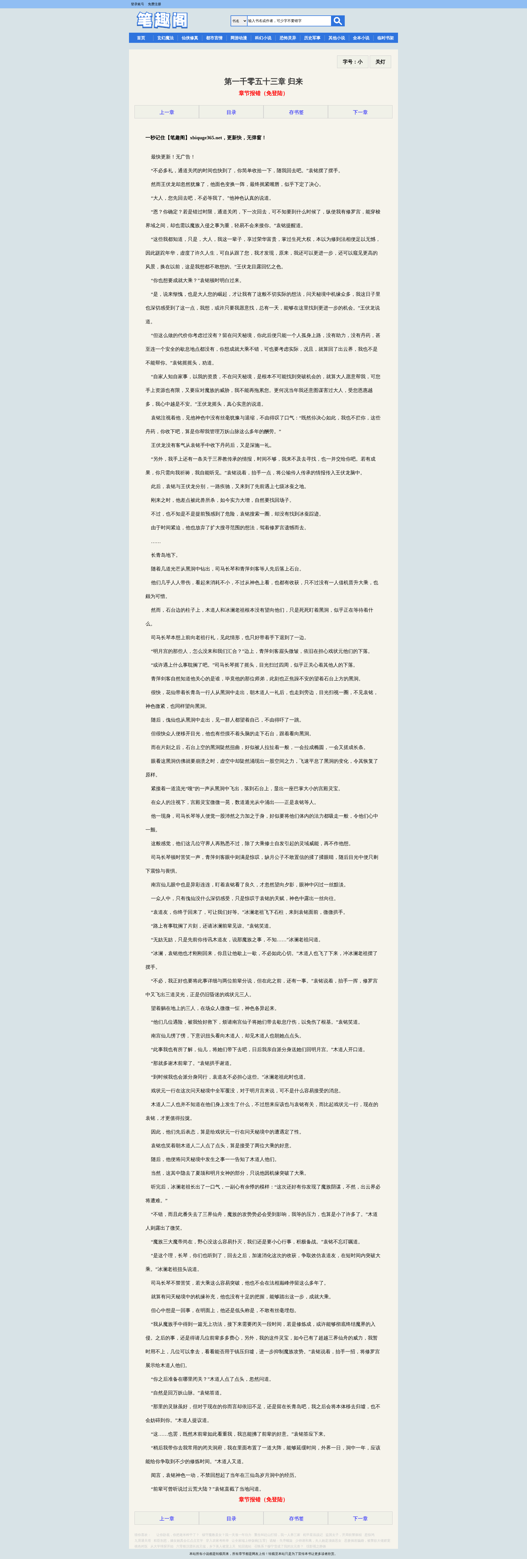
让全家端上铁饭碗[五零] (249, 1541)
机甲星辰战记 (313, 1535)
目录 (231, 112)
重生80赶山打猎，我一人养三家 (277, 1535)
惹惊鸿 (369, 1535)
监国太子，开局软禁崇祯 (344, 1535)
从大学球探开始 (161, 1546)
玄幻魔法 (165, 38)
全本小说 (361, 38)
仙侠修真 (190, 38)
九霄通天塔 (142, 1541)
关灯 (380, 62)
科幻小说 (263, 38)
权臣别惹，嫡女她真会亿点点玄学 (178, 1541)
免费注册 (154, 4)
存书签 (296, 112)
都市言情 (214, 38)
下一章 (360, 112)
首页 (141, 38)
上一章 (166, 112)
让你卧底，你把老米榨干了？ (177, 1535)
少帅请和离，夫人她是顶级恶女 (318, 1541)
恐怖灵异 (288, 38)
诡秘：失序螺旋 (281, 1541)
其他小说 (337, 38)
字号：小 (353, 62)
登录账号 (137, 4)
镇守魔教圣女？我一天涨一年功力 (226, 1535)
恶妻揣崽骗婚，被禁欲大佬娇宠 (367, 1541)
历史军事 (312, 38)
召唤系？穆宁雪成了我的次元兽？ (279, 1546)
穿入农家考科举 (217, 1541)
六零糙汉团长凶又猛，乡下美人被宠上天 (206, 1546)
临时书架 (385, 38)
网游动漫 (239, 38)
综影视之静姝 (316, 1546)
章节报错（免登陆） (263, 93)
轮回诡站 (244, 1546)
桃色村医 (141, 1546)
